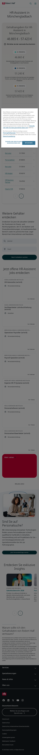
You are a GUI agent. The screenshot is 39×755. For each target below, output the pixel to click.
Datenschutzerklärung (9, 136)
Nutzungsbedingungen (9, 133)
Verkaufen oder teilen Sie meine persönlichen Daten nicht (13, 142)
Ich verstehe (29, 143)
